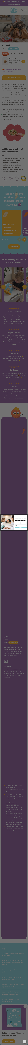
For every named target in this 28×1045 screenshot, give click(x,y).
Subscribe (20, 527)
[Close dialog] (26, 516)
